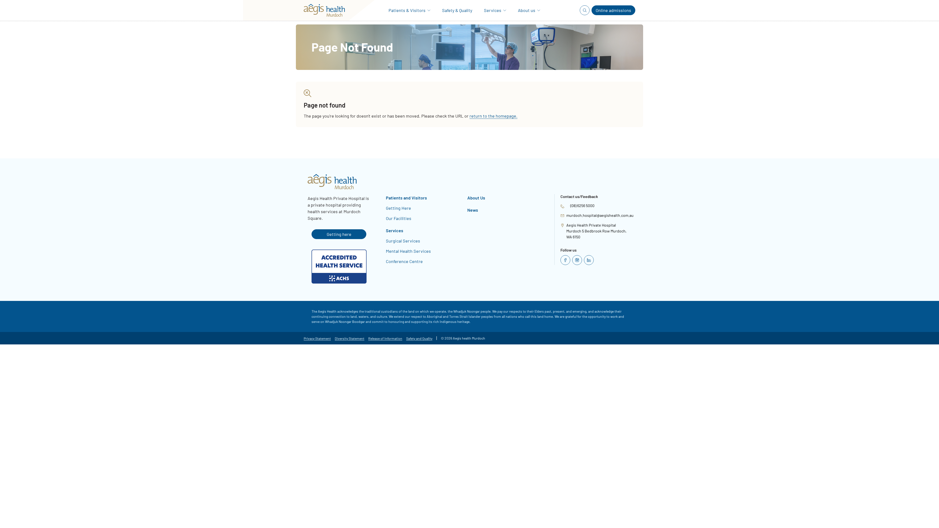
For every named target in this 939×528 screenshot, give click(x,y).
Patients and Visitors (406, 197)
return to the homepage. (493, 116)
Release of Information (385, 338)
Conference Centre (404, 261)
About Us (476, 197)
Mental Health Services (408, 251)
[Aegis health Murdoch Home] (322, 10)
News (472, 210)
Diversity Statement (349, 338)
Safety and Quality (419, 338)
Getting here (339, 234)
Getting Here (398, 208)
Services (394, 230)
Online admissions (613, 10)
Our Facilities (398, 218)
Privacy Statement (317, 338)
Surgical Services (403, 240)
